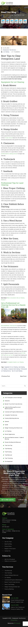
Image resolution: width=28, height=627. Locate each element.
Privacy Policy (8, 546)
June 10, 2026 (15, 605)
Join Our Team (8, 542)
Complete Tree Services (11, 415)
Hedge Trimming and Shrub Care (13, 428)
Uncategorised (8, 461)
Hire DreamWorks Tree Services (8, 326)
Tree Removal (8, 455)
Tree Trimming (9, 458)
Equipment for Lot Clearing (11, 367)
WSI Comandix (17, 623)
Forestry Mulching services (12, 418)
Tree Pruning (8, 452)
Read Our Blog (8, 544)
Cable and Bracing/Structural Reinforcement (12, 408)
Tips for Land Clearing (17, 371)
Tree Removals (8, 571)
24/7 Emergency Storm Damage (13, 398)
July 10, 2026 (14, 598)
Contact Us (7, 551)
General (7, 422)
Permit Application (10, 434)
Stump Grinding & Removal (11, 575)
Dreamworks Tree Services (9, 50)
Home (3, 15)
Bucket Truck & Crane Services (12, 582)
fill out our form (9, 355)
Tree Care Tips (8, 445)
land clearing (22, 367)
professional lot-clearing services (9, 154)
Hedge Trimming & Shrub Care (12, 587)
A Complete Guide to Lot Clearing (15, 362)
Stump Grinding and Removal (13, 442)
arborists (7, 401)
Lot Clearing (9, 15)
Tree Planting (8, 449)
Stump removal (9, 138)
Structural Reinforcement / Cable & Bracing (14, 438)
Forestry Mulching (9, 589)
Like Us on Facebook (10, 559)
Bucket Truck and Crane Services (13, 404)
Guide (6, 425)
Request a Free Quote (10, 549)
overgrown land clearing (14, 369)
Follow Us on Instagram (11, 561)
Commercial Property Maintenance (14, 412)
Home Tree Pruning (9, 584)
